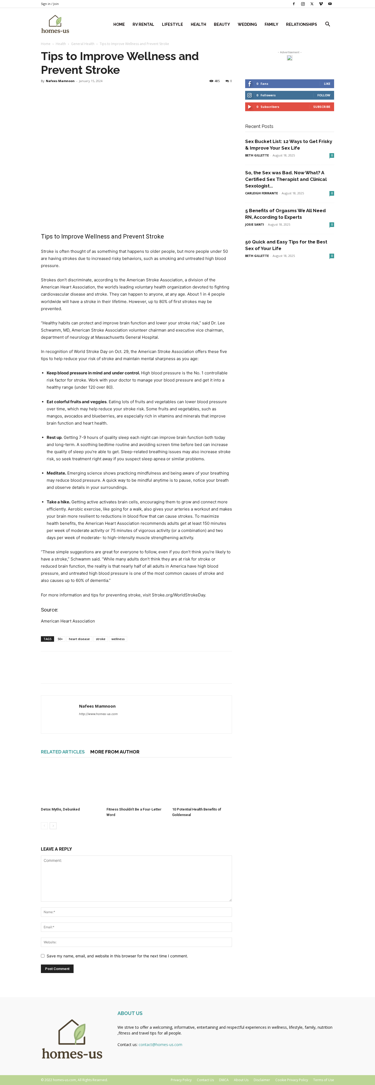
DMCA (224, 1080)
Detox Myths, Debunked (61, 809)
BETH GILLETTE (257, 155)
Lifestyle (172, 24)
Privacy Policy (181, 1080)
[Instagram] (303, 4)
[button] (327, 24)
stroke (100, 639)
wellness (118, 639)
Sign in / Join (50, 4)
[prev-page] (44, 825)
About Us (241, 1080)
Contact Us (205, 1080)
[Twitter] (312, 4)
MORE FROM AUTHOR (114, 752)
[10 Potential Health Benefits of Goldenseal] (202, 784)
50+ (60, 639)
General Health (82, 43)
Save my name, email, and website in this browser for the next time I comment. (117, 956)
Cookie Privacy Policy (291, 1080)
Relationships (301, 24)
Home (119, 24)
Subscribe (321, 107)
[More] (97, 672)
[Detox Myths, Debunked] (71, 784)
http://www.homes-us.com (98, 714)
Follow (323, 95)
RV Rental (143, 24)
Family (271, 24)
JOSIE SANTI (254, 224)
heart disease (79, 639)
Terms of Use (323, 1080)
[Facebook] (294, 4)
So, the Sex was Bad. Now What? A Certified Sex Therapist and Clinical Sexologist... (286, 179)
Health (198, 24)
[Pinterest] (71, 672)
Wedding (247, 24)
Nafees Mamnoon (60, 81)
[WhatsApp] (84, 672)
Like (327, 84)
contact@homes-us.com (160, 1044)
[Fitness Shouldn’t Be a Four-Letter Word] (136, 784)
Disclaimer (262, 1080)
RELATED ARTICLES (63, 752)
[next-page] (53, 825)
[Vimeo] (321, 4)
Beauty (222, 24)
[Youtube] (330, 4)
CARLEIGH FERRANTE (261, 193)
